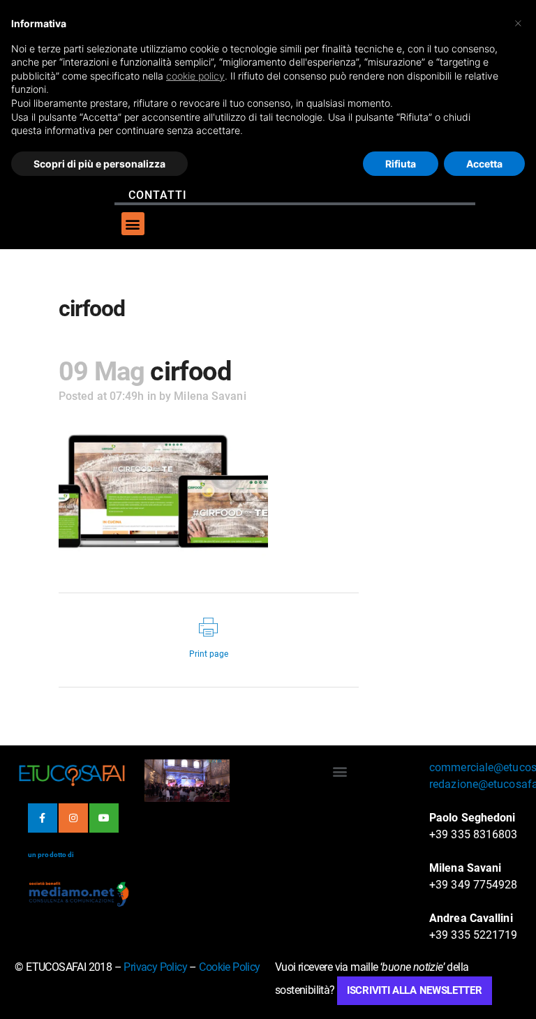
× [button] (518, 22)
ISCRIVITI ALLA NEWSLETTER (414, 990)
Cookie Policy (229, 967)
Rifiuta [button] (400, 164)
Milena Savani (210, 396)
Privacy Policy (155, 967)
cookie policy (195, 76)
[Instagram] (73, 818)
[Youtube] (104, 818)
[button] (132, 223)
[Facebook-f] (42, 818)
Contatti (157, 195)
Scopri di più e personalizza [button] (99, 164)
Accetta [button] (484, 164)
